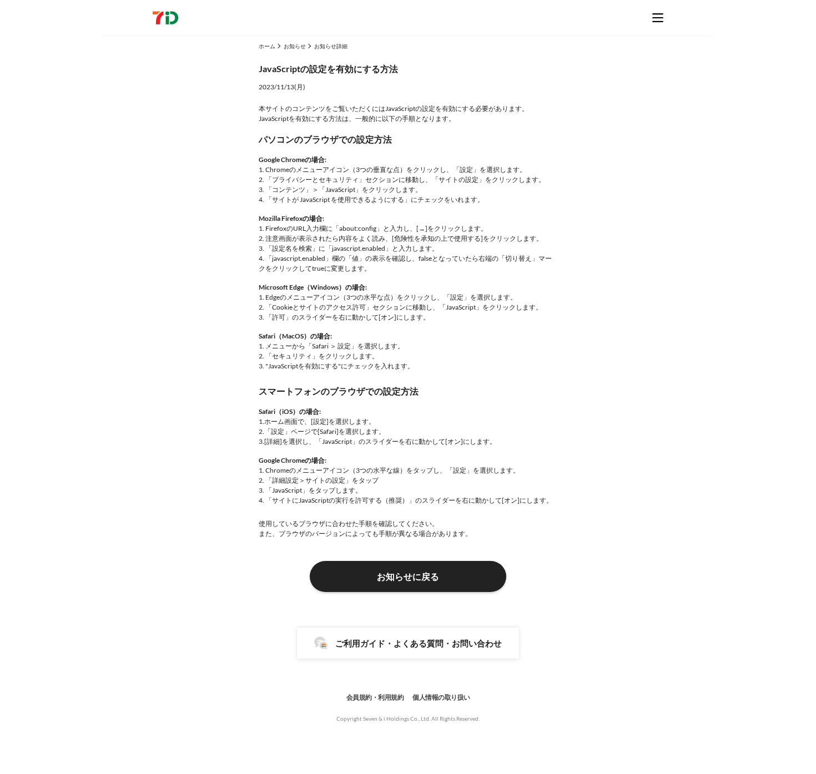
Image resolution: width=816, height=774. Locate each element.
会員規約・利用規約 (375, 697)
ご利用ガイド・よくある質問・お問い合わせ (418, 643)
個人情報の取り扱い (441, 697)
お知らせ (295, 46)
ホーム (267, 46)
